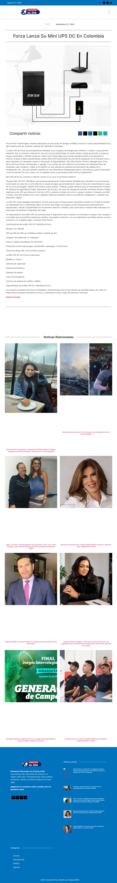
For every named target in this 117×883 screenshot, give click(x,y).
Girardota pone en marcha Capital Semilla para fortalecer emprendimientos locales (86, 740)
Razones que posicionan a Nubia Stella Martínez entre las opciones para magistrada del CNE (86, 546)
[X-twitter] (104, 3)
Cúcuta (47, 24)
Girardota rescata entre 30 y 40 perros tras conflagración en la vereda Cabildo (86, 433)
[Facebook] (13, 797)
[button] (109, 12)
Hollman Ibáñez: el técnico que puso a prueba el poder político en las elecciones (31, 643)
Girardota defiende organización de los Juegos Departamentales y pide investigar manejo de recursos (31, 740)
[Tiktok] (107, 3)
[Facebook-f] (100, 3)
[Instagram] (111, 3)
